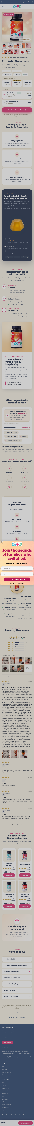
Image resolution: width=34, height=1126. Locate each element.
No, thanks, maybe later (17, 583)
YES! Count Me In (17, 579)
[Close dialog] (2, 542)
